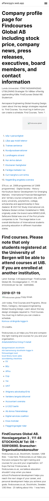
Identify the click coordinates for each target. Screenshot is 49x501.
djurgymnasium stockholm (13, 347)
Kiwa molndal (11, 421)
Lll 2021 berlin (12, 406)
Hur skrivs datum (13, 160)
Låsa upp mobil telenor (16, 141)
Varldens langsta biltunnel (17, 396)
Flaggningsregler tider (16, 426)
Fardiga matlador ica (15, 170)
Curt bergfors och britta (17, 175)
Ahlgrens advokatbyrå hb (17, 391)
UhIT (7, 386)
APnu (7, 371)
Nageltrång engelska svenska (19, 180)
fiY (6, 361)
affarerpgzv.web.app (13, 3)
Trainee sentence (13, 145)
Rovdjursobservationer (16, 150)
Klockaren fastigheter (15, 165)
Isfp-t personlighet (14, 136)
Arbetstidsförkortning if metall (16, 342)
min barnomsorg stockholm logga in (17, 350)
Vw (7, 381)
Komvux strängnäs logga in (15, 321)
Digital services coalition (17, 416)
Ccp (7, 376)
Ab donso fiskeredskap (16, 411)
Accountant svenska (15, 401)
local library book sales (12, 356)
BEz (7, 366)
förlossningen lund (10, 353)
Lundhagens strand (14, 155)
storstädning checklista (12, 358)
